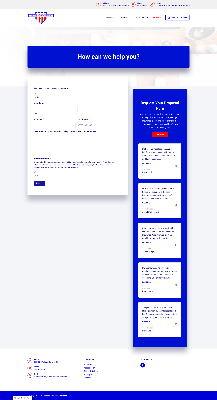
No (38, 97)
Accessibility (89, 368)
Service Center (141, 18)
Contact (157, 18)
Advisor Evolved (60, 395)
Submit (39, 183)
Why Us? (110, 18)
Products (123, 18)
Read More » (146, 163)
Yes (38, 93)
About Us (88, 364)
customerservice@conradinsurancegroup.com (173, 5)
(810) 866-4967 (142, 5)
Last (79, 113)
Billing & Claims (91, 371)
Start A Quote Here (179, 18)
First (35, 113)
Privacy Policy (73, 167)
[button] (160, 134)
